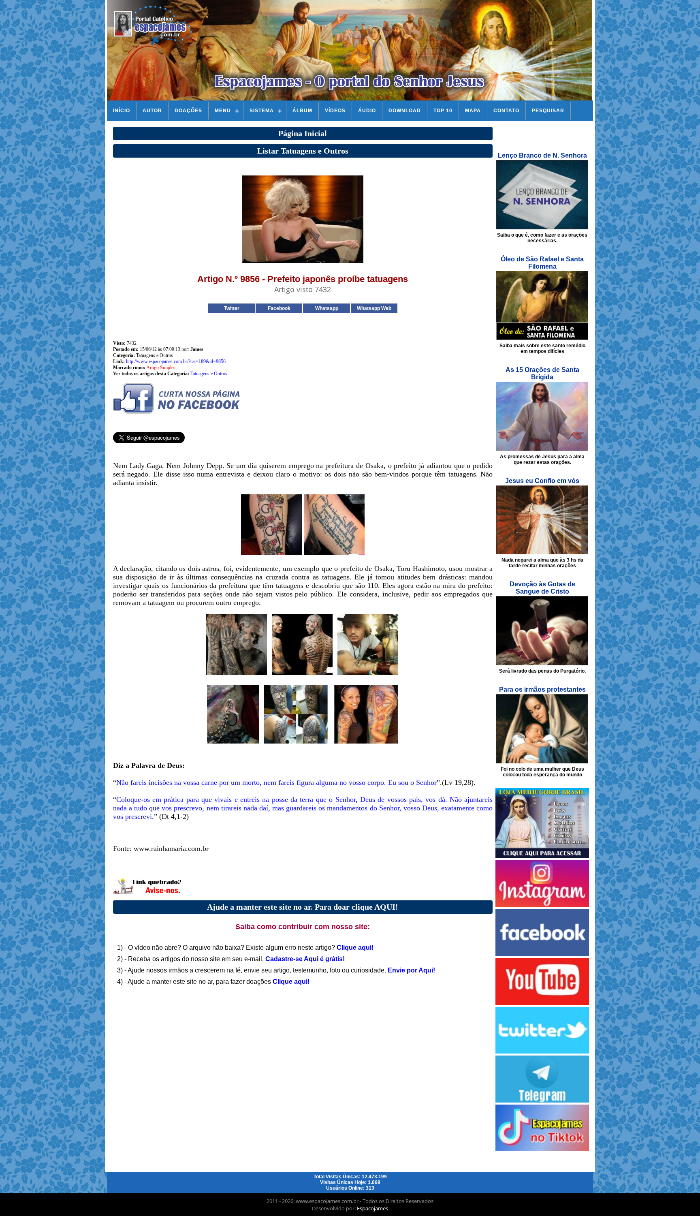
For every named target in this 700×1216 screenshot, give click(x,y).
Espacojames (372, 1208)
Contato (506, 110)
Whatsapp (326, 308)
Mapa (473, 110)
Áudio (367, 110)
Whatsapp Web (374, 308)
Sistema (262, 110)
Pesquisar (548, 110)
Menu (223, 110)
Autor (152, 110)
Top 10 (442, 110)
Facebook (279, 308)
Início (121, 110)
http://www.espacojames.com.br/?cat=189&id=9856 (176, 361)
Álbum (302, 110)
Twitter (231, 308)
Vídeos (335, 110)
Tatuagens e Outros (208, 373)
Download (404, 110)
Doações (188, 110)
